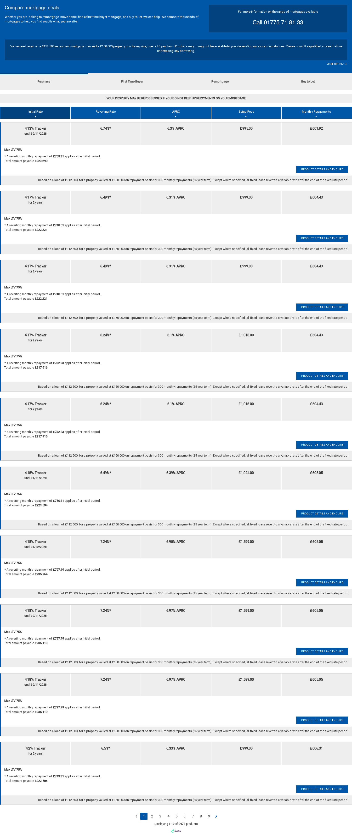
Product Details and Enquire (322, 169)
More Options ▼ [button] (337, 64)
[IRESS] (176, 830)
